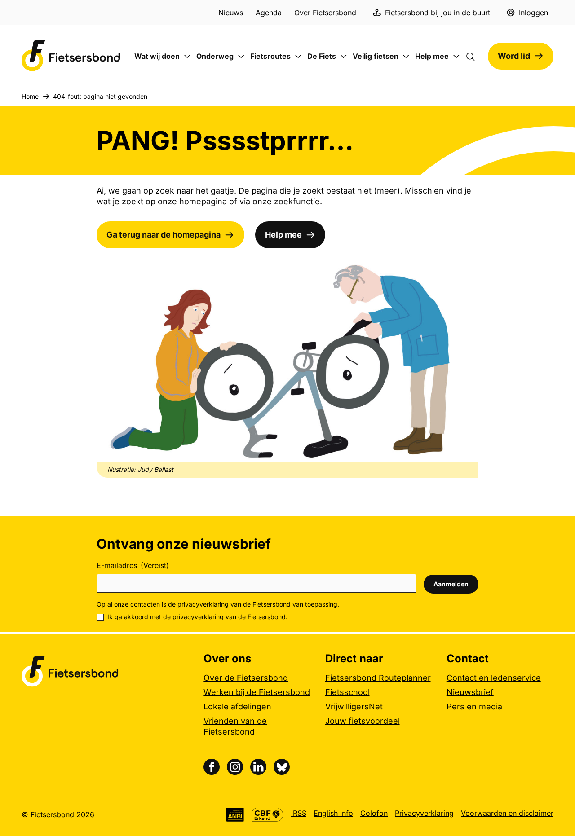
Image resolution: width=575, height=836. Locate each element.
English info (333, 813)
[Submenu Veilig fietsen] (406, 56)
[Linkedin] (258, 767)
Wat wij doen (157, 56)
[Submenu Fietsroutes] (298, 56)
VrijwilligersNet (354, 706)
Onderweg (215, 56)
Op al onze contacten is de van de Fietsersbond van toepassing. (218, 604)
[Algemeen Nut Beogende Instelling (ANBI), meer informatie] (235, 815)
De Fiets (321, 56)
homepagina (203, 201)
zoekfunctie (297, 201)
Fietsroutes (270, 56)
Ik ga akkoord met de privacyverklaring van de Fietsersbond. (197, 616)
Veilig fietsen (375, 56)
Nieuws (230, 12)
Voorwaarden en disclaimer (507, 813)
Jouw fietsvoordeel (362, 721)
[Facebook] (211, 767)
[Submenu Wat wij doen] (187, 56)
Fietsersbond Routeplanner (378, 677)
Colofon (374, 813)
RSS (298, 813)
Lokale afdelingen (237, 706)
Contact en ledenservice (494, 677)
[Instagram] (235, 767)
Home (30, 96)
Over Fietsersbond (325, 12)
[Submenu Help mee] (456, 56)
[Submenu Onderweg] (241, 56)
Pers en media (474, 706)
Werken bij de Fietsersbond (256, 692)
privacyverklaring (203, 604)
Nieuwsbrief (470, 692)
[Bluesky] (282, 767)
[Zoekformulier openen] (474, 56)
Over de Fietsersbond (245, 677)
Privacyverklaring (424, 813)
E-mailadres (133, 565)
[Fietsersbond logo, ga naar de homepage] (71, 56)
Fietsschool (347, 692)
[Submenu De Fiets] (343, 56)
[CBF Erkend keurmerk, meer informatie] (267, 815)
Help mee (432, 56)
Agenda (269, 12)
